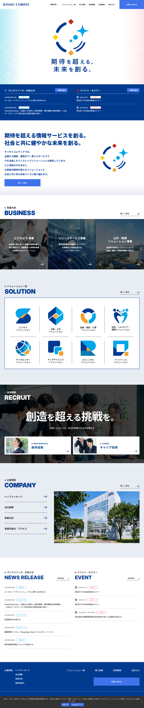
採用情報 (92, 5)
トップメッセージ (13, 496)
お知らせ (111, 4)
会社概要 (9, 507)
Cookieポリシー (77, 705)
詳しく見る (22, 182)
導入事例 (82, 5)
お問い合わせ (131, 4)
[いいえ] (141, 702)
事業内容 (53, 4)
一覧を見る (61, 90)
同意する (65, 705)
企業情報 (101, 5)
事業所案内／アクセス (15, 528)
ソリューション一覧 (69, 5)
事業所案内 (19, 683)
